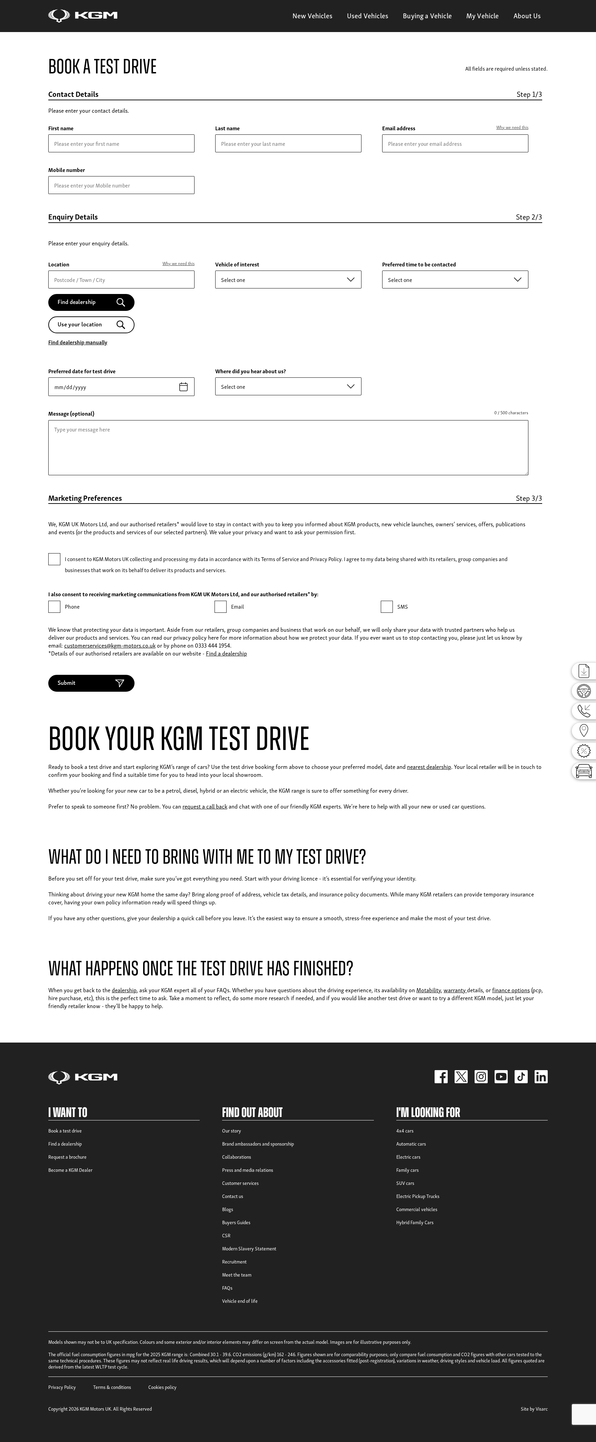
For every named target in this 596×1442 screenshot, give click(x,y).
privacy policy (190, 637)
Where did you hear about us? (250, 371)
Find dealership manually (77, 341)
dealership (124, 989)
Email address (398, 128)
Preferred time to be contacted (419, 264)
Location (58, 264)
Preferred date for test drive (82, 371)
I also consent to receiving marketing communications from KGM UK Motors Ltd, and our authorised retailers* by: (183, 594)
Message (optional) (71, 413)
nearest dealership (429, 766)
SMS (402, 606)
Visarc (542, 1408)
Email (237, 606)
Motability (428, 989)
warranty (455, 989)
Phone (72, 606)
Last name (227, 128)
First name (60, 128)
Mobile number (66, 169)
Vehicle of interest (237, 264)
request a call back (204, 806)
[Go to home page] (82, 16)
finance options (511, 989)
